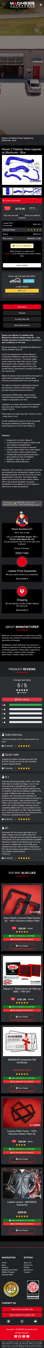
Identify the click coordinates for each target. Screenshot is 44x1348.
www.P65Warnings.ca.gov (29, 504)
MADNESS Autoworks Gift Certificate (22, 1061)
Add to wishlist (22, 265)
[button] (39, 170)
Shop (4, 1265)
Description (22, 306)
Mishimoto (37, 234)
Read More (21, 578)
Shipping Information (10, 1270)
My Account (28, 1270)
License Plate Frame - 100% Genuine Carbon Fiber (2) (22, 1132)
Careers (27, 1272)
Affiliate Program (8, 1272)
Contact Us (28, 1265)
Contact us (7, 253)
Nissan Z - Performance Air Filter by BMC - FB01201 (22, 990)
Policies (27, 1267)
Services (5, 1267)
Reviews (22, 313)
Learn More (28, 281)
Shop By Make (7, 1274)
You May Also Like (22, 319)
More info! (37, 224)
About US (27, 1262)
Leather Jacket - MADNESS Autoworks (22, 1203)
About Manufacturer (22, 325)
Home (4, 1262)
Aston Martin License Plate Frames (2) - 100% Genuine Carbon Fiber (22, 919)
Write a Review (23, 699)
